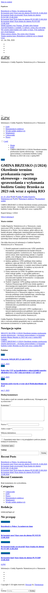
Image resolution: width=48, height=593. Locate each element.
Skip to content (6, 2)
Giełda (19, 197)
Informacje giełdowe (26, 199)
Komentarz (5, 405)
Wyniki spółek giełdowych (15, 131)
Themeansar (38, 585)
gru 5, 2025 (5, 364)
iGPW (5, 57)
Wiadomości (10, 133)
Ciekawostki (10, 135)
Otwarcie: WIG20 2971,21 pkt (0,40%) (16, 359)
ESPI (7, 127)
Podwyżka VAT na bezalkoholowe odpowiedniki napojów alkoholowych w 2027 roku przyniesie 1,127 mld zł (23, 371)
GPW (16, 199)
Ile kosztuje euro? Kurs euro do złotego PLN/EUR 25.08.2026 (24, 464)
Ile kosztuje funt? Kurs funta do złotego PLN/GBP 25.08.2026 (24, 470)
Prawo (8, 137)
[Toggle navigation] (2, 115)
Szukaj (3, 450)
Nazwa (4, 424)
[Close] (2, 589)
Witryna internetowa (8, 433)
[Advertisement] (24, 89)
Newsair (28, 585)
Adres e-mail (6, 429)
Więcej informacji (7, 217)
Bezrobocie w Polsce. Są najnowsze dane (16, 462)
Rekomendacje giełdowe (15, 129)
